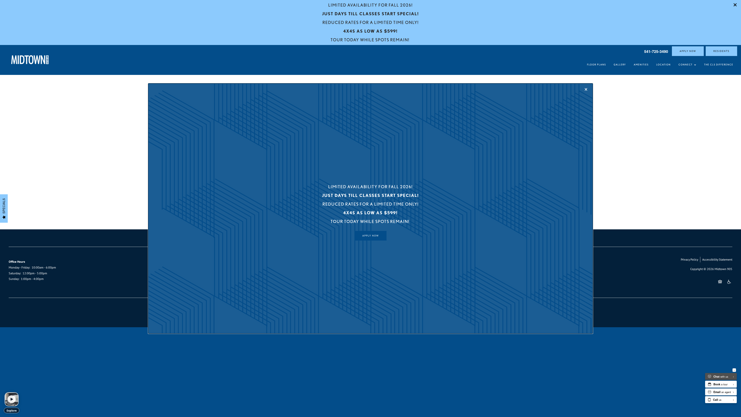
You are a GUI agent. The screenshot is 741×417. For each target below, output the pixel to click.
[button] (371, 236)
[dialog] (370, 208)
